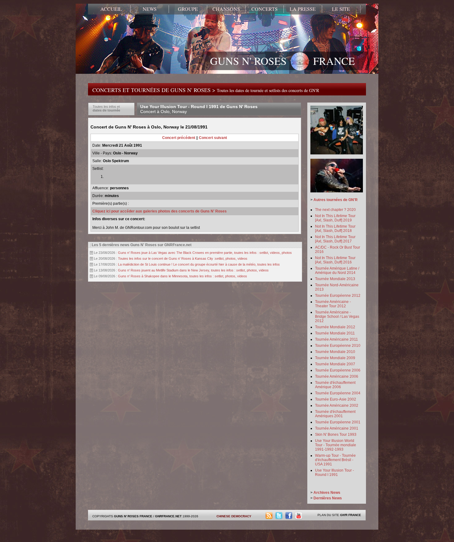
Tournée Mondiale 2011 (335, 333)
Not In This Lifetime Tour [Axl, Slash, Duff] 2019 (335, 218)
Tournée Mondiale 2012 (335, 327)
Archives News (326, 492)
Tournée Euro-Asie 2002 (335, 399)
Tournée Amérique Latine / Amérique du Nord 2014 (337, 270)
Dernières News (327, 498)
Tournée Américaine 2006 (336, 376)
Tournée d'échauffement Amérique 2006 (335, 384)
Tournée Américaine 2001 (336, 428)
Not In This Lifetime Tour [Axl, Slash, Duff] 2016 (335, 260)
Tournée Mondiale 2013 (335, 279)
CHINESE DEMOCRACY (233, 516)
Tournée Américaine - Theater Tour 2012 (333, 304)
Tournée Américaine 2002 (336, 405)
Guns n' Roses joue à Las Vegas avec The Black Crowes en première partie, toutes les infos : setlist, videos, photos (205, 252)
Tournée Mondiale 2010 (335, 352)
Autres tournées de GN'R (335, 200)
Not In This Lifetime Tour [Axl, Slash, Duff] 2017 (335, 239)
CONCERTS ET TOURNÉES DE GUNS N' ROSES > (205, 90)
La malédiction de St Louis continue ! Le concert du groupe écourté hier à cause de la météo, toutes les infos (199, 264)
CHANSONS (226, 9)
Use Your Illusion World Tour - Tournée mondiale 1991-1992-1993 (335, 445)
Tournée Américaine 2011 (336, 339)
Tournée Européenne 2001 (337, 422)
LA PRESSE (303, 9)
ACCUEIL (111, 9)
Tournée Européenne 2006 (337, 370)
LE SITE (341, 9)
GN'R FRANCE (350, 515)
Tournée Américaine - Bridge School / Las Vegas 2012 (337, 316)
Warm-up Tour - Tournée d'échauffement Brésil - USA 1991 (335, 459)
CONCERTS (264, 9)
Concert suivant (213, 138)
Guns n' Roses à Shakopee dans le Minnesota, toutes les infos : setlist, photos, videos (182, 276)
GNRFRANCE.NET (168, 516)
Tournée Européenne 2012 (337, 295)
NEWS (150, 9)
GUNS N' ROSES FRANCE (282, 61)
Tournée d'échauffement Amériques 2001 (335, 414)
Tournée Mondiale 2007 (335, 364)
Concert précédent (178, 138)
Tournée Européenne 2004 (337, 393)
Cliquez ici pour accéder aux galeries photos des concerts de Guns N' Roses (159, 211)
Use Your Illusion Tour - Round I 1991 (334, 472)
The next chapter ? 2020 (335, 210)
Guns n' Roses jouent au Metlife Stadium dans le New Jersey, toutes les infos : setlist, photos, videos (193, 270)
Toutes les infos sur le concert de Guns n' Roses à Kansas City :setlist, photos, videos (182, 258)
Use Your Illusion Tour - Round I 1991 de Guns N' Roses (199, 109)
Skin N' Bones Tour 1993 (335, 434)
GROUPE (188, 9)
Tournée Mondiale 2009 (335, 358)
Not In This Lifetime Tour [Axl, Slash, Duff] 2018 (335, 228)
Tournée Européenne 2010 (337, 345)
